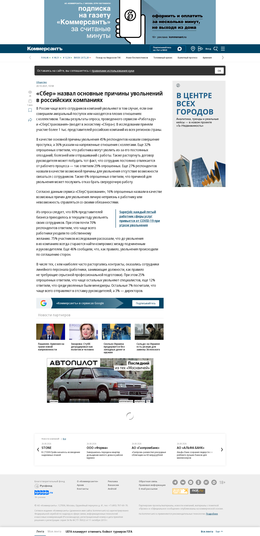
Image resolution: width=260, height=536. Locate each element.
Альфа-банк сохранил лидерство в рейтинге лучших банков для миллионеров (195, 454)
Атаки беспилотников (137, 57)
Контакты (82, 488)
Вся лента (207, 531)
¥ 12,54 (66, 57)
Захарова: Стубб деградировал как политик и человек (82, 346)
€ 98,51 (55, 57)
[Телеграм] (175, 482)
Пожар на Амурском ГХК (108, 57)
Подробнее (212, 513)
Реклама (113, 481)
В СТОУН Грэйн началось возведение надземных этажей (61, 453)
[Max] (214, 482)
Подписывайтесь (146, 303)
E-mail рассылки (148, 488)
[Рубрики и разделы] (223, 48)
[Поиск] (215, 48)
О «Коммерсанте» (87, 481)
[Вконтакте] (183, 482)
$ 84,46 (45, 57)
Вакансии (113, 485)
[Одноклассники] (198, 482)
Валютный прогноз (187, 57)
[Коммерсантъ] (44, 48)
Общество (41, 82)
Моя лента (54, 531)
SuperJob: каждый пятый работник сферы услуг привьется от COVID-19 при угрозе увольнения (139, 218)
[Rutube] (206, 482)
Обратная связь (148, 481)
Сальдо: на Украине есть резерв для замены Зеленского (148, 346)
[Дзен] (190, 482)
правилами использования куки (113, 71)
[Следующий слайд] (222, 449)
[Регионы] (193, 48)
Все (64, 438)
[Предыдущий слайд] (38, 449)
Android (112, 488)
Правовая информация (152, 485)
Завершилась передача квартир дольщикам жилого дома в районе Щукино (105, 454)
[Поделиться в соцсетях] (30, 120)
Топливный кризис (162, 57)
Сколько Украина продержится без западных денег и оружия (114, 348)
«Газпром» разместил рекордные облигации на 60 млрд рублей (149, 453)
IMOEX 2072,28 (81, 57)
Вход (208, 48)
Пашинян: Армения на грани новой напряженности (51, 346)
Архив (80, 485)
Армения (207, 57)
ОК (219, 70)
